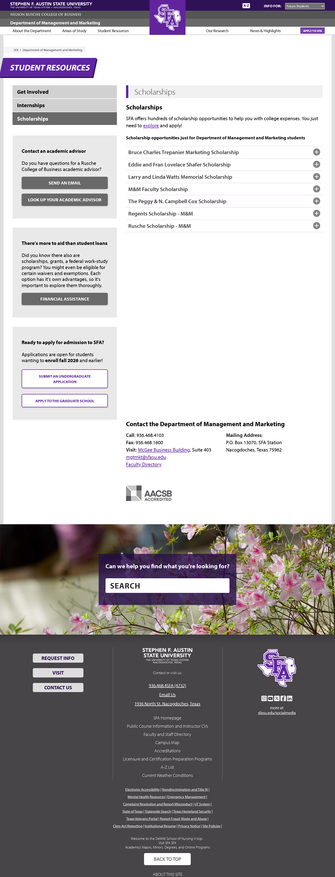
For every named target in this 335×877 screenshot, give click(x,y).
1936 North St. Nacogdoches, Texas (167, 703)
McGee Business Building (164, 449)
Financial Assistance (64, 299)
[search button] (222, 585)
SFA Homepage (167, 718)
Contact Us (58, 687)
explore (151, 125)
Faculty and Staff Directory (167, 734)
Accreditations (167, 750)
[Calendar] (221, 5)
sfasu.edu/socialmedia (277, 712)
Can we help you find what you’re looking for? (167, 566)
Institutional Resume (160, 826)
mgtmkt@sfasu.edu (146, 457)
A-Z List (167, 767)
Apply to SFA (312, 31)
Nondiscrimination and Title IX (185, 789)
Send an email (65, 183)
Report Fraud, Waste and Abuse (183, 818)
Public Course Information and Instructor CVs (167, 726)
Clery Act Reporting (127, 826)
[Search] (256, 5)
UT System (202, 804)
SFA (16, 50)
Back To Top (167, 859)
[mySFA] (233, 5)
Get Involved (33, 91)
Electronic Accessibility (142, 789)
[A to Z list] (246, 5)
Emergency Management (186, 796)
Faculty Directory (143, 464)
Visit (58, 672)
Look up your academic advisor (64, 199)
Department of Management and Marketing (55, 23)
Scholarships (32, 118)
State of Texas (132, 811)
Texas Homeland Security (192, 811)
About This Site (167, 874)
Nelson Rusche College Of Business (45, 14)
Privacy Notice (189, 826)
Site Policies (211, 826)
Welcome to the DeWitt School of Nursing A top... (167, 838)
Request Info (58, 658)
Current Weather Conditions (167, 775)
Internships (31, 105)
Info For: (272, 5)
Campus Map (167, 742)
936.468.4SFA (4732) (167, 685)
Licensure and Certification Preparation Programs (167, 759)
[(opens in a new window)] (149, 492)
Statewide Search (158, 811)
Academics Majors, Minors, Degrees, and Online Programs (167, 847)
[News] (212, 5)
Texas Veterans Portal (142, 818)
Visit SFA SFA (167, 843)
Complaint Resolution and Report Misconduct (157, 804)
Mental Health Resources (146, 796)
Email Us (167, 694)
